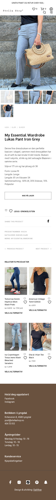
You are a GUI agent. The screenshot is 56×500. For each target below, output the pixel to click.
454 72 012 (10, 423)
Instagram (10, 401)
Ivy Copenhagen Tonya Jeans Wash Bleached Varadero (13, 358)
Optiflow (37, 490)
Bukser (22, 127)
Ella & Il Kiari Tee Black (36, 356)
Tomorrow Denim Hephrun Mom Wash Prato (12, 302)
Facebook (9, 398)
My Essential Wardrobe (22, 238)
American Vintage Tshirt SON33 (37, 300)
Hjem (7, 127)
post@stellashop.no (14, 420)
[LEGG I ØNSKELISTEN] (25, 301)
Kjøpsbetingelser (13, 460)
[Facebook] (49, 221)
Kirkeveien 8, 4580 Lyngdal (18, 417)
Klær (14, 127)
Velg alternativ (13, 313)
